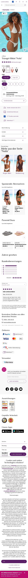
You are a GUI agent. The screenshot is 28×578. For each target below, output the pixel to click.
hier (8, 489)
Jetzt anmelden (14, 381)
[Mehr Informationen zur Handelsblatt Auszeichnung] (12, 406)
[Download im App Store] (7, 431)
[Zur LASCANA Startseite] (5, 2)
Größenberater (8, 101)
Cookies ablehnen (9, 491)
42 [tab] (4, 88)
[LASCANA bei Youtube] (20, 389)
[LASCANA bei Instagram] (11, 389)
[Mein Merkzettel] (23, 1)
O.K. (4, 561)
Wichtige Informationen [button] (8, 140)
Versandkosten (5, 455)
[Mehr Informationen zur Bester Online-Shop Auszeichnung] (5, 406)
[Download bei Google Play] (18, 431)
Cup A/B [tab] (6, 77)
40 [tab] (21, 84)
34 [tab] (4, 84)
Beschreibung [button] (6, 128)
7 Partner (14, 465)
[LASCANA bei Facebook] (7, 389)
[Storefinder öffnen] (16, 1)
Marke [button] (3, 136)
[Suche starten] (25, 5)
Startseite (6, 10)
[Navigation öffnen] (1, 5)
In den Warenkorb (17, 454)
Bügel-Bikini (7, 173)
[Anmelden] (19, 1)
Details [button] (4, 132)
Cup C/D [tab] (15, 77)
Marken (12, 10)
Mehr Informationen (14, 567)
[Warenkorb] (26, 1)
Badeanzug (20, 173)
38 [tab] (16, 84)
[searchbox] (13, 5)
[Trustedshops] (4, 420)
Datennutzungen (7, 468)
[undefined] (24, 202)
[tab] (4, 70)
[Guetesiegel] (10, 420)
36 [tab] (10, 84)
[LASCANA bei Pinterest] (16, 389)
